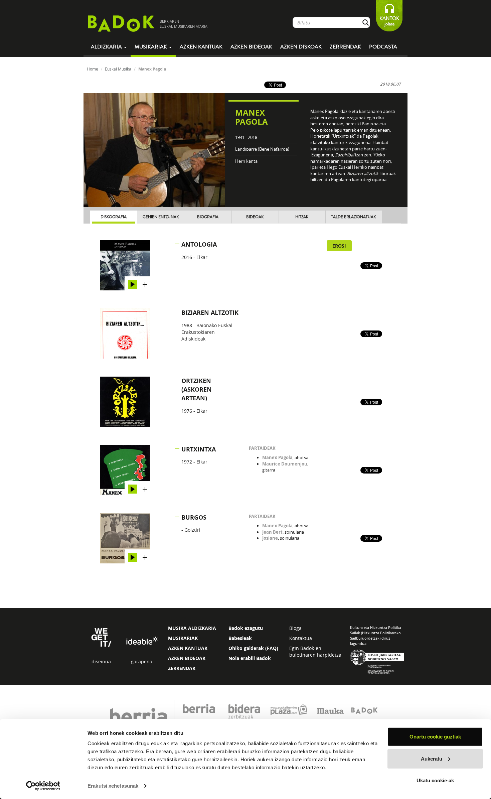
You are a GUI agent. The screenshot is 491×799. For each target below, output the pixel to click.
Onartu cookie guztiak (435, 737)
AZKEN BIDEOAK (186, 658)
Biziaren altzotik (209, 312)
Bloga (295, 628)
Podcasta (383, 46)
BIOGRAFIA (207, 217)
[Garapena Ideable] (141, 641)
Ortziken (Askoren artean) (196, 389)
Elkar (201, 257)
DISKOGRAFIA (114, 217)
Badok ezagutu (245, 628)
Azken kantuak (201, 46)
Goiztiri (192, 530)
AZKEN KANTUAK (187, 648)
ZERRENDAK (181, 668)
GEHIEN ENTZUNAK (161, 217)
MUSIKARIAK (183, 638)
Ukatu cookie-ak (435, 780)
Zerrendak (345, 46)
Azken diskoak (301, 46)
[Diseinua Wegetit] (101, 637)
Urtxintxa (198, 449)
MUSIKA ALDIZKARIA (192, 628)
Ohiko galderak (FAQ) (253, 648)
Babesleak (240, 638)
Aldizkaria (107, 46)
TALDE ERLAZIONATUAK (353, 217)
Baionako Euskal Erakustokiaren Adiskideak (206, 332)
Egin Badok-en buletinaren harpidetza (315, 651)
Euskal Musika (118, 69)
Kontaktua (300, 638)
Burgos (193, 517)
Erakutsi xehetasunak (113, 786)
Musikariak (151, 46)
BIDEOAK (255, 217)
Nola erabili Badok (249, 658)
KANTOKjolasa (389, 21)
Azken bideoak (251, 46)
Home (92, 69)
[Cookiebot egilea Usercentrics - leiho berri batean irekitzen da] (43, 786)
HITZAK (301, 217)
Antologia (199, 244)
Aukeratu (431, 758)
